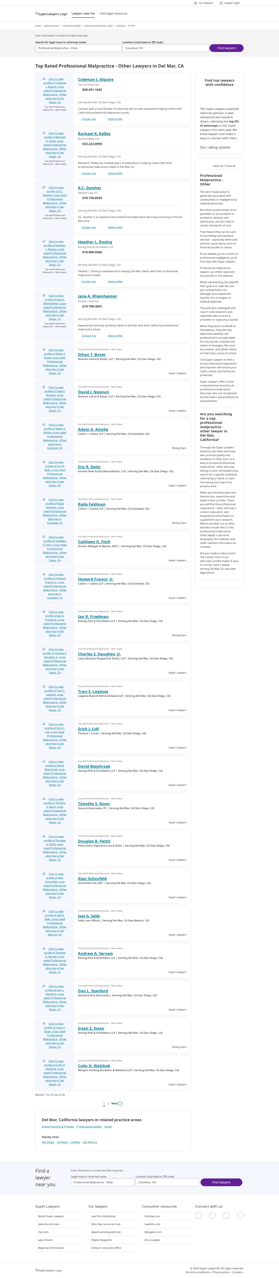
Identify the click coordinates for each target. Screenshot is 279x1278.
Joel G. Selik (89, 916)
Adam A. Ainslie (93, 429)
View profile (115, 119)
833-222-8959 (92, 144)
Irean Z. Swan (91, 1028)
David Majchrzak (94, 766)
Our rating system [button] (215, 147)
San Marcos (90, 1142)
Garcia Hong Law (88, 84)
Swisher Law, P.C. (88, 192)
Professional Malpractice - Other (98, 25)
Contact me (89, 119)
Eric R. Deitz (89, 466)
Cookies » (238, 1272)
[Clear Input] (118, 48)
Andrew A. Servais (95, 953)
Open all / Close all (224, 166)
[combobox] (78, 48)
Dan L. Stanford (93, 990)
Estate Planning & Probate (58, 1126)
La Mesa (75, 1142)
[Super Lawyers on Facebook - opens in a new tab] (198, 1215)
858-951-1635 (92, 89)
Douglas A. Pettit (94, 841)
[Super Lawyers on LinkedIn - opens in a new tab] (240, 1215)
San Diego (48, 1142)
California (120, 25)
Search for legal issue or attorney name (60, 42)
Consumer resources (159, 1206)
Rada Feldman (92, 504)
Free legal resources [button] (113, 13)
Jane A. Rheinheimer (97, 296)
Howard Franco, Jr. (96, 579)
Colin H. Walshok (94, 1065)
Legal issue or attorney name (88, 1176)
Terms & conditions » (198, 1272)
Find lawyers (226, 48)
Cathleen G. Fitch (94, 541)
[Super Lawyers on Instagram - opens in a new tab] (212, 1215)
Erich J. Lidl (88, 728)
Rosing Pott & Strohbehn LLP (95, 247)
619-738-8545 (92, 198)
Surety (108, 1126)
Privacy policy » (221, 1272)
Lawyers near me (83, 13)
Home (38, 25)
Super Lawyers (47, 1206)
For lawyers (98, 1206)
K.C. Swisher (89, 187)
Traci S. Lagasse (93, 691)
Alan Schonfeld (92, 878)
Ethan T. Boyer (92, 354)
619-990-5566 (92, 252)
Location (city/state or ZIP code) (142, 42)
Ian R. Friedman (93, 616)
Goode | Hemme (88, 301)
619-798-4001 (92, 306)
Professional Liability (71, 25)
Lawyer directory (51, 25)
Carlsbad (62, 1142)
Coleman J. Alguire (96, 79)
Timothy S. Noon (94, 803)
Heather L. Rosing (95, 241)
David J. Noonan (93, 391)
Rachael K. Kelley (94, 133)
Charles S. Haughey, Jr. (99, 654)
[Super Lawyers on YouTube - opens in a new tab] (226, 1215)
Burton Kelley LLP (88, 138)
